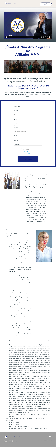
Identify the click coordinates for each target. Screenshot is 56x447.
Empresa (16, 115)
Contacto (50, 440)
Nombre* (17, 106)
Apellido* (16, 111)
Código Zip (17, 144)
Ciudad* (16, 136)
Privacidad (45, 440)
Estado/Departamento (20, 131)
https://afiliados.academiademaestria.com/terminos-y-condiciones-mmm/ (20, 259)
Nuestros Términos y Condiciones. (21, 347)
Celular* (16, 123)
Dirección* (17, 140)
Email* (16, 119)
